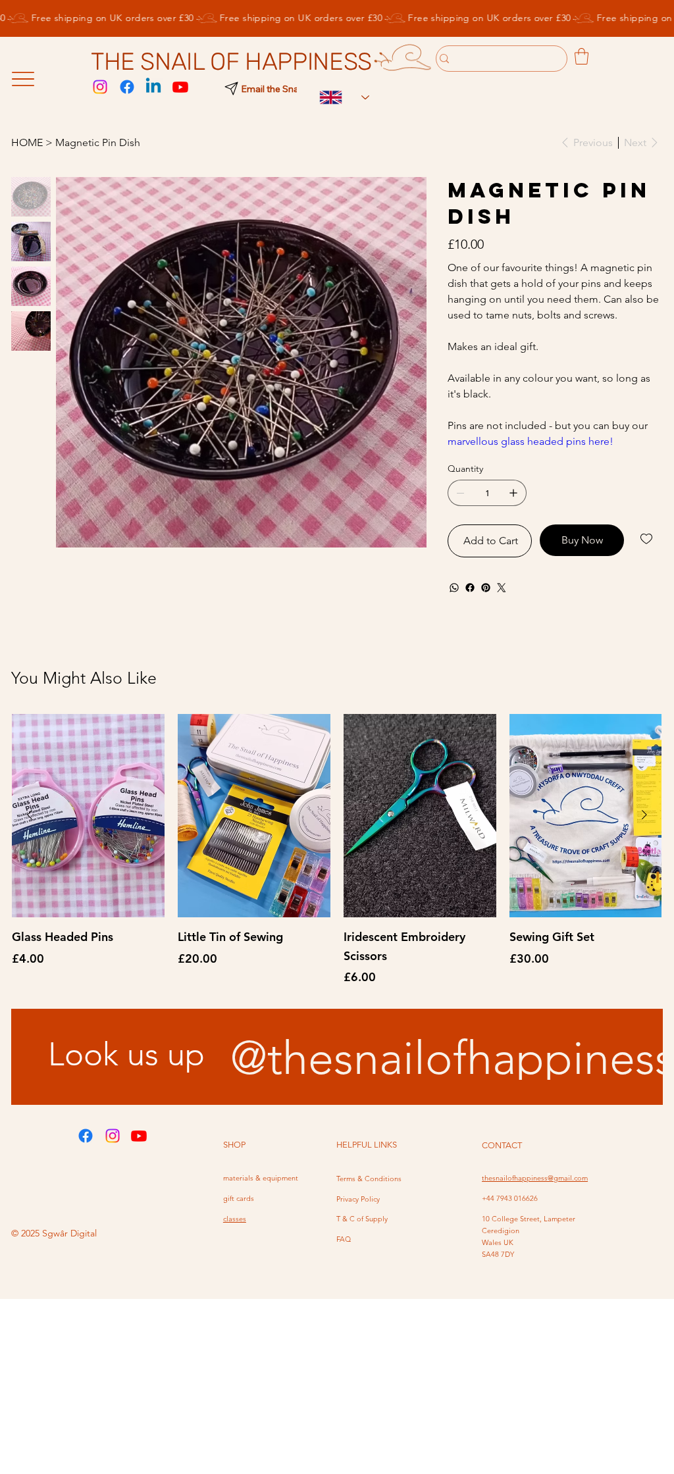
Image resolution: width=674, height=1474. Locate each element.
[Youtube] (180, 87)
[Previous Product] (30, 815)
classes (234, 1218)
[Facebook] (127, 87)
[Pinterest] (485, 587)
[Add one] (513, 493)
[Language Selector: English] (337, 98)
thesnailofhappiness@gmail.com (535, 1177)
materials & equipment (260, 1177)
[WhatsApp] (454, 587)
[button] (581, 56)
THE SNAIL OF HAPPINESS (231, 61)
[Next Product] (644, 815)
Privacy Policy (358, 1199)
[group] (336, 850)
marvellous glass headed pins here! (530, 441)
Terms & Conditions (369, 1178)
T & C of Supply (362, 1218)
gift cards (238, 1198)
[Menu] (22, 79)
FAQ (343, 1239)
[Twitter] (501, 587)
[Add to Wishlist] (647, 538)
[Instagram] (100, 87)
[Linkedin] (153, 87)
